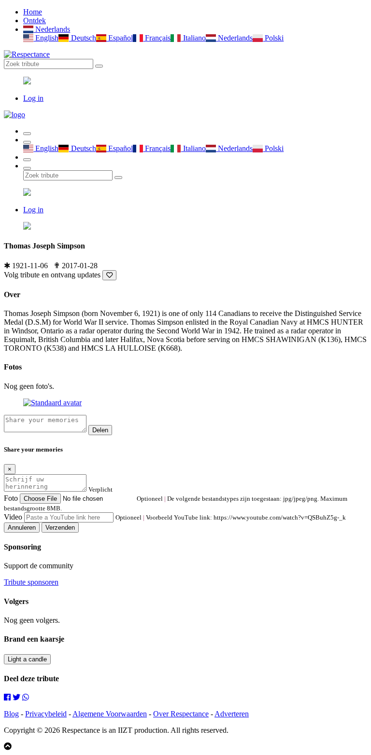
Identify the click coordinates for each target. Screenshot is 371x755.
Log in (33, 98)
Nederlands (51, 29)
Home (32, 12)
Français (157, 38)
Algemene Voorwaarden (109, 714)
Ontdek (34, 20)
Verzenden (60, 527)
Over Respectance (181, 714)
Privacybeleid (46, 714)
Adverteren (231, 714)
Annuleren (22, 527)
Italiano (193, 38)
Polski (273, 38)
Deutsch (82, 38)
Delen (100, 430)
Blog (11, 714)
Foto (11, 498)
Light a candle (27, 659)
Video (13, 517)
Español (119, 38)
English (45, 38)
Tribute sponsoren (31, 582)
